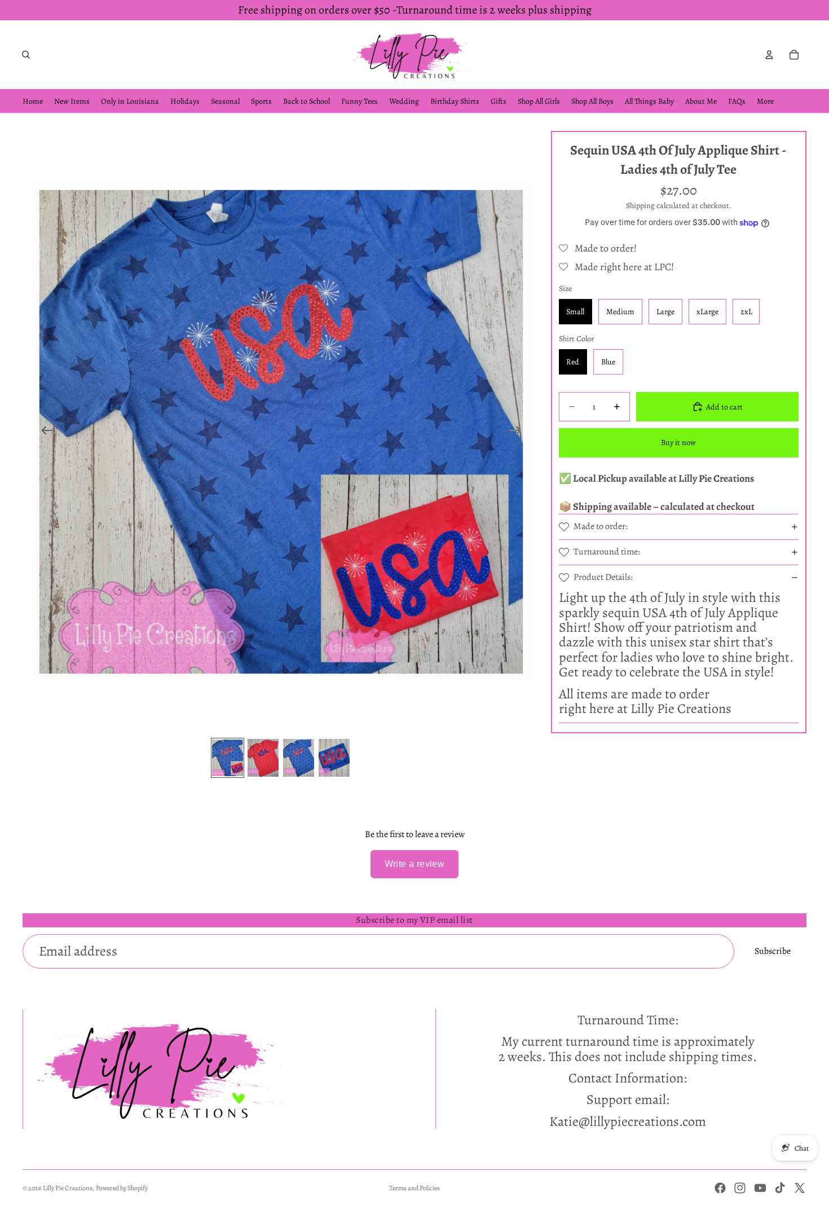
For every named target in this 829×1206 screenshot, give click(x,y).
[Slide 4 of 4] (334, 757)
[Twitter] (799, 1188)
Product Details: (603, 577)
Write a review (415, 864)
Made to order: (601, 526)
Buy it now (678, 442)
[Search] (26, 54)
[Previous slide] (43, 432)
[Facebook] (720, 1188)
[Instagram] (740, 1188)
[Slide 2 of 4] (263, 757)
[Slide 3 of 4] (298, 757)
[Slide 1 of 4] (227, 757)
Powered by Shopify (122, 1187)
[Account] (769, 54)
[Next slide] (518, 432)
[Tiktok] (780, 1188)
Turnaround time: (607, 551)
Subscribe (773, 951)
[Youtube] (760, 1188)
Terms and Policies (414, 1187)
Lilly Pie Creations (67, 1187)
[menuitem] (765, 101)
